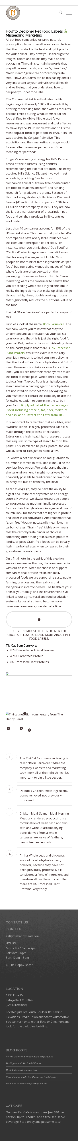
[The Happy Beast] (32, 13)
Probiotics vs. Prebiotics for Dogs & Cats (26, 1083)
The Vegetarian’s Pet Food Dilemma (24, 1063)
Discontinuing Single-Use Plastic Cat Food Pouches (32, 1076)
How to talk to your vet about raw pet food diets (29, 1056)
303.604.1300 (14, 929)
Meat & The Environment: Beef (21, 1070)
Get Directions (16, 1005)
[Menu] (67, 13)
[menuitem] (58, 13)
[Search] (58, 13)
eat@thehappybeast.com (23, 936)
